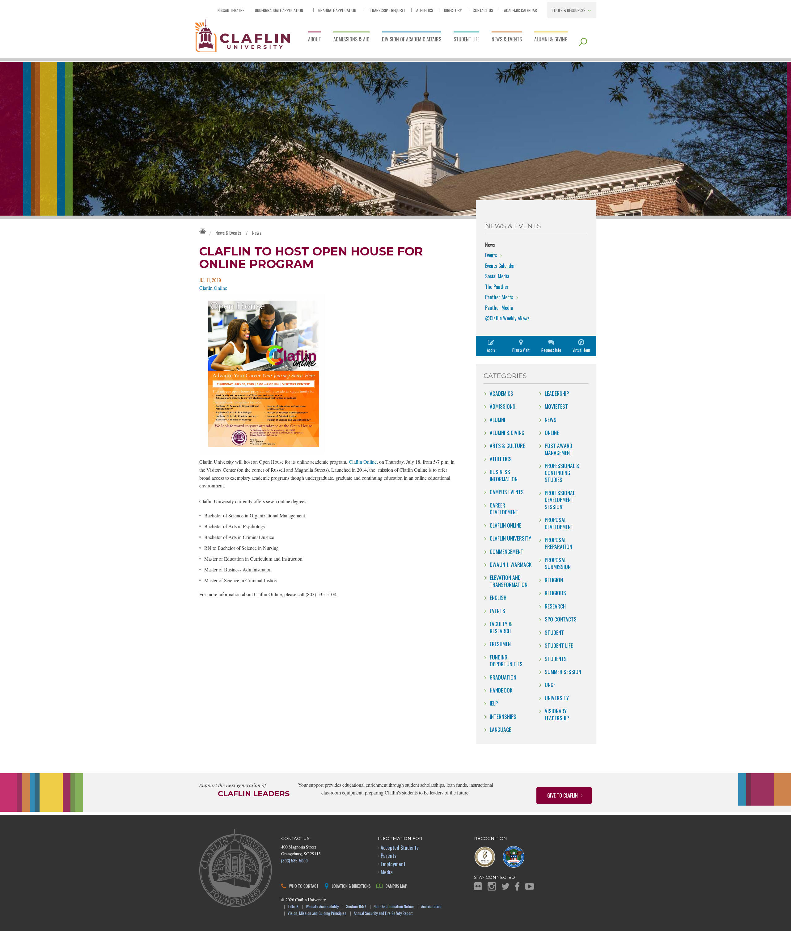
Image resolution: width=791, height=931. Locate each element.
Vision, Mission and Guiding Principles (317, 914)
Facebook (517, 886)
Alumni (497, 419)
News (256, 232)
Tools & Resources (569, 10)
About (314, 39)
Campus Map (396, 886)
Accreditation (431, 907)
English (498, 597)
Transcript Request (387, 10)
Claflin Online (213, 287)
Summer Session (563, 672)
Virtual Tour (581, 350)
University (557, 698)
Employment (393, 864)
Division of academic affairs (411, 39)
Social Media (497, 276)
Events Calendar (500, 265)
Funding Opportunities (506, 660)
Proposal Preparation (558, 543)
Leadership (557, 393)
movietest (556, 406)
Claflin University (242, 35)
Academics (501, 393)
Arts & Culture (507, 445)
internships (503, 716)
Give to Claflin (562, 795)
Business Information (504, 475)
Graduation (503, 677)
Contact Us (483, 10)
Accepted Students (400, 847)
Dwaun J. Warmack (510, 564)
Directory (453, 10)
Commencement (506, 551)
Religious (555, 593)
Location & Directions (351, 886)
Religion (554, 580)
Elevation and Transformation (508, 580)
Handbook (501, 690)
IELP (494, 703)
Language (500, 729)
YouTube (529, 886)
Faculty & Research (501, 627)
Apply (491, 350)
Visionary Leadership (557, 714)
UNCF (550, 684)
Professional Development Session (560, 500)
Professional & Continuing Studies (562, 472)
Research (555, 606)
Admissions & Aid (351, 39)
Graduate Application (337, 10)
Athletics (424, 10)
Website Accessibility (322, 907)
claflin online (505, 525)
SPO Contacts (561, 619)
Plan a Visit (521, 350)
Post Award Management (559, 448)
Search (583, 42)
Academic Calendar (520, 10)
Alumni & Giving (551, 39)
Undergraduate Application (279, 10)
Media (387, 872)
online (552, 432)
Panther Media (499, 307)
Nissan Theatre (231, 10)
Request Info (551, 350)
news (550, 419)
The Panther (497, 286)
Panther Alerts (499, 297)
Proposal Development (559, 523)
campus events (507, 492)
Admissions (502, 406)
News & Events (507, 39)
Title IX (293, 907)
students (556, 659)
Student (554, 632)
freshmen (500, 644)
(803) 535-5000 (294, 860)
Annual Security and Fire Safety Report (383, 914)
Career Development (504, 508)
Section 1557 (356, 907)
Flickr (478, 886)
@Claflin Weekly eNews (507, 318)
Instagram (492, 886)
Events (491, 255)
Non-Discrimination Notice (394, 907)
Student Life (466, 39)
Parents (388, 855)
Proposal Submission (558, 563)
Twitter (505, 886)
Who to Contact (304, 886)
